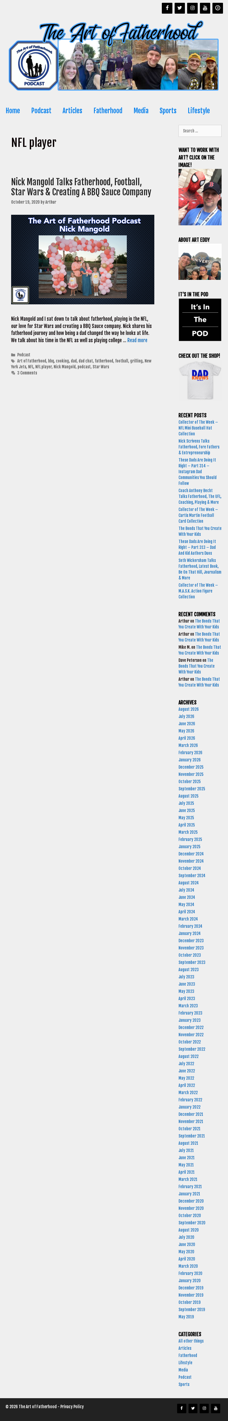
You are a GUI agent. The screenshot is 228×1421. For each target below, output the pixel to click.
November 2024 (191, 861)
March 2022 (188, 1092)
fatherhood (104, 361)
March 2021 (188, 1179)
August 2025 (189, 796)
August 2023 (189, 969)
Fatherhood (107, 111)
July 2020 (186, 1237)
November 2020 (191, 1208)
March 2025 (188, 832)
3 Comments (27, 373)
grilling (136, 361)
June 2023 (187, 984)
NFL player (43, 366)
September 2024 (192, 875)
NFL (30, 366)
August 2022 (189, 1056)
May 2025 (186, 817)
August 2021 (188, 1143)
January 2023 (190, 1020)
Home (13, 111)
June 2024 (187, 897)
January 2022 (189, 1107)
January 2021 (189, 1193)
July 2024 (186, 890)
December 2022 (191, 1027)
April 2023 (187, 998)
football (121, 361)
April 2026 (187, 738)
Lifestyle (199, 111)
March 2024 (188, 919)
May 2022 (186, 1078)
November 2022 (191, 1034)
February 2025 (190, 839)
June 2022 (187, 1071)
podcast (84, 366)
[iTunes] (217, 8)
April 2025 (187, 825)
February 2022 (190, 1099)
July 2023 (186, 977)
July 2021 (186, 1150)
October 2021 (189, 1128)
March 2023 (188, 1005)
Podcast (41, 111)
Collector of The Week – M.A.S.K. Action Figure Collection (198, 591)
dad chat (86, 361)
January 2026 (190, 760)
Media (140, 111)
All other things (191, 1341)
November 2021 (191, 1121)
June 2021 (187, 1157)
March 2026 (188, 745)
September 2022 (192, 1049)
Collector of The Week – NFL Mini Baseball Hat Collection (198, 428)
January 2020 (190, 1280)
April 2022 (187, 1085)
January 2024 (190, 933)
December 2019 (191, 1288)
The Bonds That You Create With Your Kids (197, 666)
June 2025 (187, 810)
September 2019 (192, 1309)
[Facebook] (167, 8)
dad (74, 361)
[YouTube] (205, 8)
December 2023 (191, 940)
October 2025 (190, 781)
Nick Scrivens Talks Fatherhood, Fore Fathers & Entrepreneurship (199, 447)
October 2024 (190, 868)
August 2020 (189, 1230)
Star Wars (101, 366)
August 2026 (189, 709)
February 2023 (190, 1013)
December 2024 (191, 854)
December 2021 (191, 1114)
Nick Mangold (65, 366)
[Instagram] (192, 8)
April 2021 (187, 1172)
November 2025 (191, 774)
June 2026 (187, 723)
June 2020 (187, 1244)
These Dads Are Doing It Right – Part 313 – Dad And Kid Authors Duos (197, 547)
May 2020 (186, 1251)
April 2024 (187, 911)
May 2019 (186, 1316)
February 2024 (190, 926)
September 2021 (192, 1136)
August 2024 (189, 882)
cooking (62, 361)
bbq (51, 361)
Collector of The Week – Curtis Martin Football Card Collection (198, 515)
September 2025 (192, 788)
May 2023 (186, 991)
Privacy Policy (72, 1406)
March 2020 (188, 1266)
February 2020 (190, 1273)
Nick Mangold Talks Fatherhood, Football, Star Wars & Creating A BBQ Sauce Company (81, 187)
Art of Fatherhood (31, 361)
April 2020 (187, 1259)
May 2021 (186, 1165)
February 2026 (190, 752)
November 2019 (191, 1295)
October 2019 (189, 1302)
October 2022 (190, 1042)
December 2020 (191, 1201)
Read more (137, 340)
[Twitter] (180, 8)
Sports (168, 111)
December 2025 (191, 767)
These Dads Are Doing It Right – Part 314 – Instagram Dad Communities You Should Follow (198, 472)
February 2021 (190, 1186)
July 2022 (186, 1063)
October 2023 (190, 955)
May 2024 (186, 904)
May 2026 (186, 731)
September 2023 (192, 962)
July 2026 (186, 716)
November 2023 (191, 948)
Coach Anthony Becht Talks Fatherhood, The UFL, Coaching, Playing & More (200, 496)
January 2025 (189, 846)
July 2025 (186, 803)
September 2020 (192, 1222)
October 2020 (190, 1215)
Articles (72, 111)
